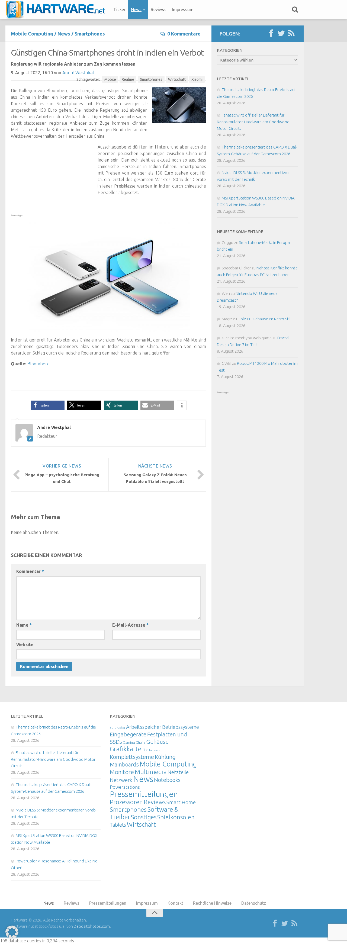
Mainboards (124, 764)
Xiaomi (197, 79)
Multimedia (151, 771)
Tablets (118, 824)
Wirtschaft (177, 79)
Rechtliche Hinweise (212, 903)
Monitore (122, 772)
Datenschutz (253, 903)
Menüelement (57, 9)
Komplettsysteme (132, 756)
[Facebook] (271, 34)
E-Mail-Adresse (130, 625)
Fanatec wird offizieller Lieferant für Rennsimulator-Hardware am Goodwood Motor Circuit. (253, 122)
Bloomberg (38, 363)
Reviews (158, 9)
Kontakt (175, 903)
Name (24, 625)
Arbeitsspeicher (143, 727)
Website (25, 644)
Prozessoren (126, 801)
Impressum (183, 9)
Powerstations (125, 787)
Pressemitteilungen (144, 794)
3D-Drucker (117, 727)
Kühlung (165, 756)
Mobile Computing (32, 33)
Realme (128, 79)
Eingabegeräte (128, 734)
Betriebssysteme (180, 727)
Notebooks (167, 780)
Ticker (119, 9)
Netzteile (178, 772)
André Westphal (78, 72)
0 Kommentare (184, 33)
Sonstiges (143, 817)
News (136, 9)
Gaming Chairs (134, 742)
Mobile (110, 79)
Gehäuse (157, 741)
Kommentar (30, 571)
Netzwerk (121, 780)
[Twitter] (281, 34)
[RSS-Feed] (291, 34)
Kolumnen (153, 750)
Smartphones (90, 33)
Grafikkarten (127, 748)
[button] (48, 405)
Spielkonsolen (176, 817)
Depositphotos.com (92, 926)
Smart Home (181, 802)
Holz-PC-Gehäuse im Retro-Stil (264, 319)
